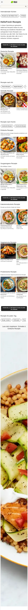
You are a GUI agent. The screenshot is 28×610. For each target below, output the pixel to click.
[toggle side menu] (2, 2)
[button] (10, 15)
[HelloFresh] (14, 2)
